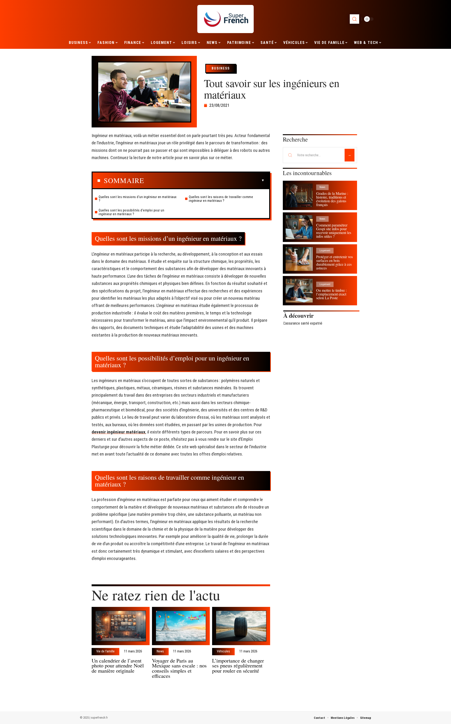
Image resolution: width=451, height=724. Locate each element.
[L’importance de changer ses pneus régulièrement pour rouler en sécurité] (241, 626)
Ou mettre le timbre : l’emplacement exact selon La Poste (331, 294)
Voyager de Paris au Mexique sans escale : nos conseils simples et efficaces (179, 668)
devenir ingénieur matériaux (118, 432)
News (160, 651)
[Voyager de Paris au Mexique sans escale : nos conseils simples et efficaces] (181, 626)
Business (221, 68)
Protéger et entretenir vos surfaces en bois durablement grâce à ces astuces (334, 262)
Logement (324, 250)
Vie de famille (105, 651)
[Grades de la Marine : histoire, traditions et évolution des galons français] (299, 195)
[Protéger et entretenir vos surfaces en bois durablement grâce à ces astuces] (299, 259)
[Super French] (225, 19)
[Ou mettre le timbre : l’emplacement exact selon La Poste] (299, 291)
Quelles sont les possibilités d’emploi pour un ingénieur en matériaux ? (131, 212)
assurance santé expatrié (303, 323)
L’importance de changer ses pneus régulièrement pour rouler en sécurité (238, 665)
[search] (354, 19)
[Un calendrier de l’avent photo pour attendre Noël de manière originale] (121, 626)
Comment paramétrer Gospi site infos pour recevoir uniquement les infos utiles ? (333, 230)
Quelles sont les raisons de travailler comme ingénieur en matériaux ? (221, 199)
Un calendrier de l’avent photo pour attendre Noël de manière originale (118, 665)
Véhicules (223, 651)
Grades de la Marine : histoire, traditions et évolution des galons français (332, 199)
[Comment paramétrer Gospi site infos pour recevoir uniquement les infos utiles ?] (299, 227)
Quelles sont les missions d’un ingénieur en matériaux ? (138, 199)
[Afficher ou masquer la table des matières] (204, 180)
